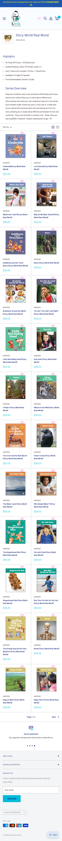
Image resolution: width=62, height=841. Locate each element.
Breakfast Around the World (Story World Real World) (14, 312)
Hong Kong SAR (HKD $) (12, 812)
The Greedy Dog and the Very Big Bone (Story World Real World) (15, 651)
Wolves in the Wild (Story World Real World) (46, 408)
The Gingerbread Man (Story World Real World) (14, 553)
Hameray (6, 163)
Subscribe (11, 798)
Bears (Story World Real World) (46, 263)
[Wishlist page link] (39, 18)
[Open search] (45, 18)
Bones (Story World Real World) (46, 648)
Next (54, 717)
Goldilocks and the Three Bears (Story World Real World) (15, 264)
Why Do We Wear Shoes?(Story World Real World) (46, 216)
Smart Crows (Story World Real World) (44, 457)
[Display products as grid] (53, 127)
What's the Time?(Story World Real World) (15, 216)
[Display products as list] (58, 127)
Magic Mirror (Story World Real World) (46, 701)
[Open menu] (4, 18)
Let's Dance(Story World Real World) (46, 167)
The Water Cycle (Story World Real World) (15, 505)
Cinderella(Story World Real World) (14, 167)
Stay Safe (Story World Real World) (45, 360)
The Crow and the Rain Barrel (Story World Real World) (15, 457)
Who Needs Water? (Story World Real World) (44, 505)
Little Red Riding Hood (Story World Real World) (14, 360)
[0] (57, 18)
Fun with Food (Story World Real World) (45, 553)
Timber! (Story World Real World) (13, 408)
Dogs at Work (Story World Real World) (13, 701)
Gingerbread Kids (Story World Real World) (15, 601)
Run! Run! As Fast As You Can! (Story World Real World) (46, 601)
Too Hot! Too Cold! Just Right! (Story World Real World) (46, 312)
